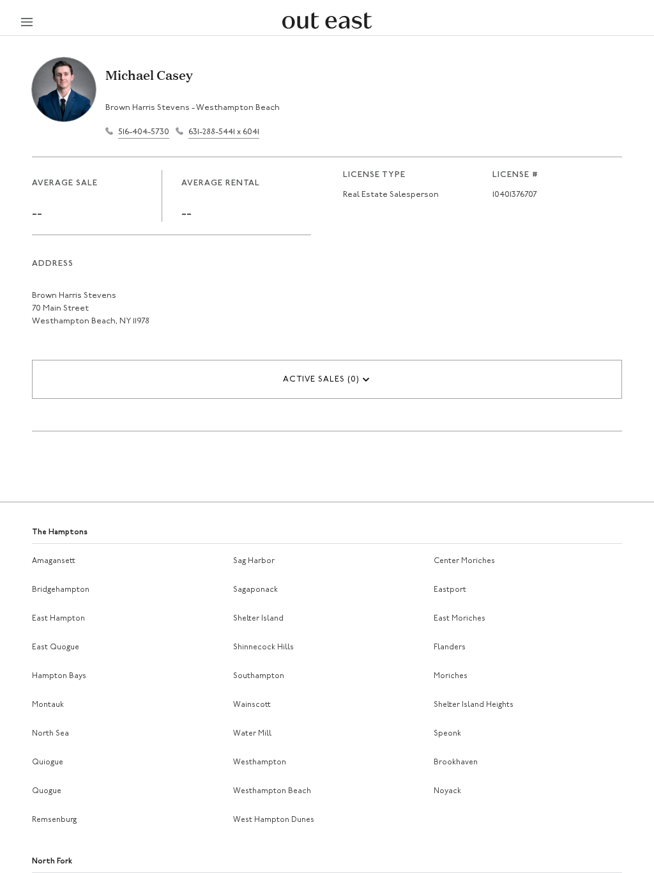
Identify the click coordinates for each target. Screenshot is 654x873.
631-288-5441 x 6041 (223, 132)
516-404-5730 (143, 132)
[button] (327, 379)
